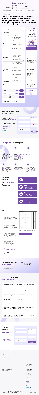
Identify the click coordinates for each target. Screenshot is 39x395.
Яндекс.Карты (11, 268)
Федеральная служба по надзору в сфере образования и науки (7, 370)
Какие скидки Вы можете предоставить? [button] (12, 312)
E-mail (16, 330)
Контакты (36, 0)
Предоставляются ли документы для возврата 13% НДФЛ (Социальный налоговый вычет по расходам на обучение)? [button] (19, 316)
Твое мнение (5, 268)
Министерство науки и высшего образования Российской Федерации (7, 364)
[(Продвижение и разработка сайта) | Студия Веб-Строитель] (32, 392)
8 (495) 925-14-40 (29, 369)
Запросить (15, 101)
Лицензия (16, 0)
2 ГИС (2, 268)
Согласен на (34, 128)
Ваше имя (32, 124)
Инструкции (28, 0)
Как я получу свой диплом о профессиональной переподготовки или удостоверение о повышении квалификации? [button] (18, 308)
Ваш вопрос (32, 117)
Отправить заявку (21, 90)
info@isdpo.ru (13, 119)
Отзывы (32, 0)
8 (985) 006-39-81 (29, 370)
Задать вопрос (27, 6)
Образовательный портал (31, 10)
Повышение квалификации (19, 10)
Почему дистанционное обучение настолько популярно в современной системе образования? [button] (19, 285)
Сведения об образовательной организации (7, 0)
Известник (8, 268)
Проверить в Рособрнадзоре (26, 233)
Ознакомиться (7, 252)
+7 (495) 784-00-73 (14, 8)
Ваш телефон (20, 124)
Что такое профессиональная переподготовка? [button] (14, 299)
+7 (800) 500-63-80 (14, 6)
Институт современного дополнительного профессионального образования (21, 3)
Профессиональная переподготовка (7, 10)
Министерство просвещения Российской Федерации (6, 367)
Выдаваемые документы (22, 0)
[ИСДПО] (14, 3)
